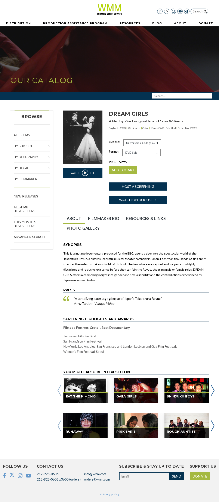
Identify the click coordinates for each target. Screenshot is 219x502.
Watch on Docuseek (138, 200)
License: (114, 142)
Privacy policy (109, 494)
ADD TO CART (123, 170)
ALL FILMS (22, 135)
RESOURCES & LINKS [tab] (146, 218)
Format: (114, 151)
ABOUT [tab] (74, 218)
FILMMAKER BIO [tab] (103, 218)
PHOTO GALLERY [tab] (83, 228)
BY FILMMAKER (25, 179)
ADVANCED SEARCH (29, 237)
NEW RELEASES (26, 196)
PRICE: (120, 162)
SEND (176, 476)
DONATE (199, 476)
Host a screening (138, 186)
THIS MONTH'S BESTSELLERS (25, 224)
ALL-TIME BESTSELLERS (24, 209)
